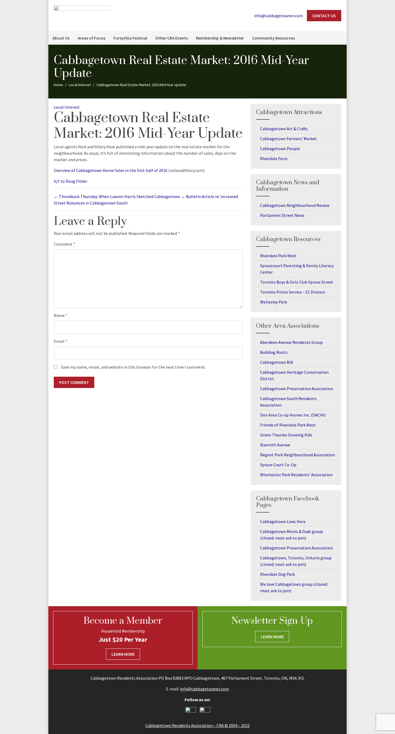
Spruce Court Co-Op (278, 464)
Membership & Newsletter (220, 38)
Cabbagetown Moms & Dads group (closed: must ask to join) (291, 535)
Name (60, 315)
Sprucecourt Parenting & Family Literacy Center (297, 269)
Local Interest (67, 107)
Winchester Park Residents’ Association (296, 474)
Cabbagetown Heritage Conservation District (294, 375)
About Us (61, 38)
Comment (64, 244)
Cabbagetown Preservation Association (296, 388)
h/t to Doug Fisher (70, 181)
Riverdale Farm (274, 158)
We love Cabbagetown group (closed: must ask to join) (294, 587)
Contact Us (324, 15)
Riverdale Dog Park (277, 574)
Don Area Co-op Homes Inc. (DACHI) (293, 415)
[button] (340, 38)
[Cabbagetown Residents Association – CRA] (82, 15)
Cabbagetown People (280, 148)
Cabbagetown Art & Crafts (284, 128)
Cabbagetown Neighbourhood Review (294, 205)
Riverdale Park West (278, 255)
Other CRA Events (171, 38)
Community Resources (273, 38)
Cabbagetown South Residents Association (288, 402)
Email (60, 341)
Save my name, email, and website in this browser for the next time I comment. (133, 367)
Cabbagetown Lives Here (283, 521)
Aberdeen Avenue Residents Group (291, 342)
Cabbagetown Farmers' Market (288, 138)
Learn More (123, 654)
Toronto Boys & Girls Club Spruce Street (296, 282)
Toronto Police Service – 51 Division (292, 292)
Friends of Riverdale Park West (288, 425)
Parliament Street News (282, 215)
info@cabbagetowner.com (204, 688)
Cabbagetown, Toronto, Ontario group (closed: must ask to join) (296, 561)
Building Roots (274, 352)
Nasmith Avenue (275, 444)
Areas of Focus (91, 38)
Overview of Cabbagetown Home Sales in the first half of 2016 (110, 170)
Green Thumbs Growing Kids (286, 434)
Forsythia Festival (130, 38)
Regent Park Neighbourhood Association (297, 454)
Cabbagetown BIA (276, 362)
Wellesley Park (273, 302)
